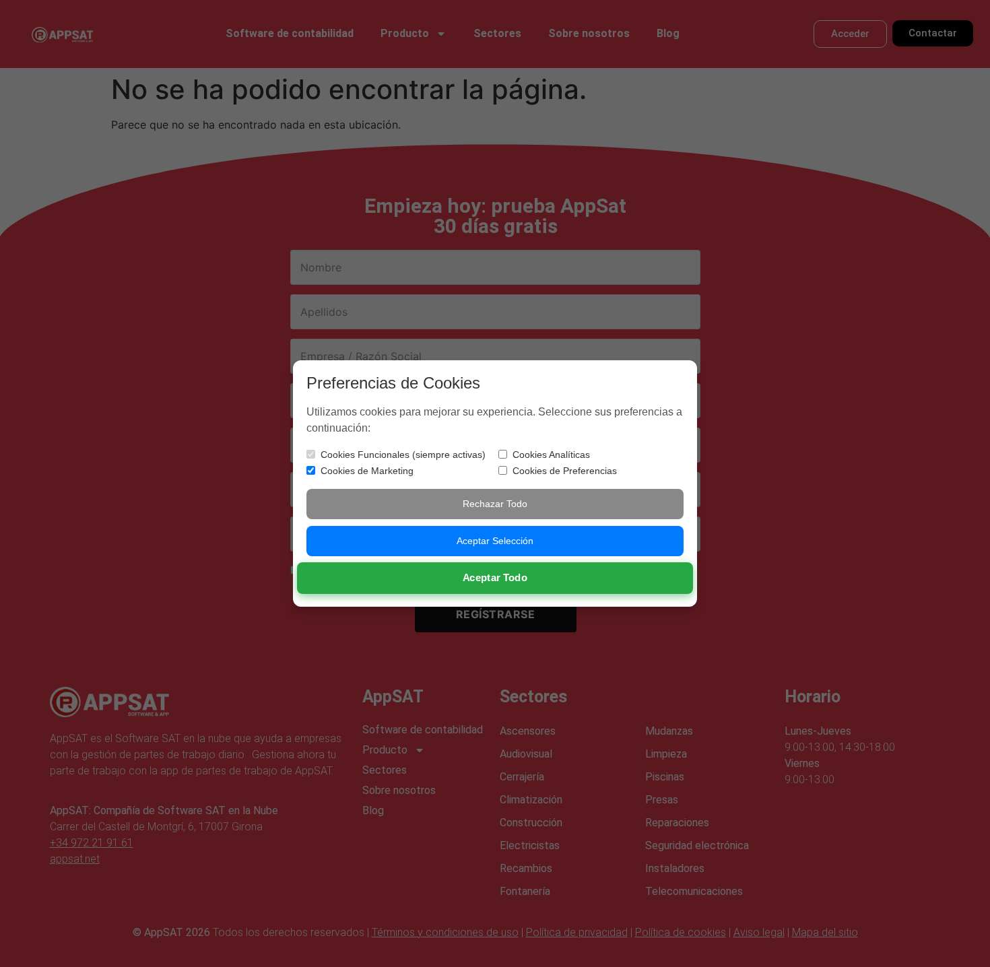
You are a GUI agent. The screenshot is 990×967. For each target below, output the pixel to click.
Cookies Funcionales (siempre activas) (403, 454)
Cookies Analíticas (551, 454)
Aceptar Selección (495, 540)
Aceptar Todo (495, 577)
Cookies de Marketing (367, 470)
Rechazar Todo (495, 503)
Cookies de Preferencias (565, 470)
